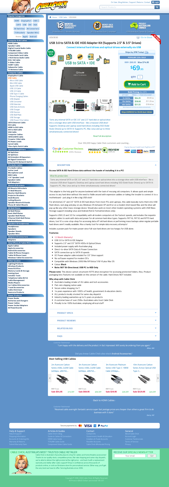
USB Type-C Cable (17, 93)
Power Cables (14, 303)
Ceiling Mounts (14, 200)
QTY (133, 77)
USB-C (36, 20)
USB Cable (12, 78)
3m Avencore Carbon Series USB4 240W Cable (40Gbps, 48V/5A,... (90, 368)
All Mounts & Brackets (17, 188)
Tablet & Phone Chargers (18, 253)
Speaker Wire (33, 32)
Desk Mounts (13, 198)
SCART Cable (13, 65)
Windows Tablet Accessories (20, 257)
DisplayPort (26, 20)
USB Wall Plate (15, 114)
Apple (25, 36)
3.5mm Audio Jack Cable (18, 55)
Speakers (12, 229)
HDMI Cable (13, 43)
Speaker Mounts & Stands (19, 202)
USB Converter (16, 101)
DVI (30, 24)
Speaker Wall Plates (16, 215)
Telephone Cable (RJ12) (18, 278)
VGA (35, 24)
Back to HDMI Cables (103, 400)
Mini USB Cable (16, 83)
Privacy (128, 444)
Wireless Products (16, 266)
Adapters (12, 239)
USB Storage (15, 117)
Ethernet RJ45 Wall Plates (19, 218)
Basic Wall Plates (15, 213)
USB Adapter (15, 99)
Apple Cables (13, 246)
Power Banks (13, 298)
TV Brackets (20, 32)
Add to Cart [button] (138, 84)
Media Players (14, 282)
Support (132, 2)
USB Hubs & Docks (17, 107)
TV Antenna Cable (15, 69)
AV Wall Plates (14, 211)
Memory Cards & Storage (18, 271)
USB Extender (15, 104)
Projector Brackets (16, 195)
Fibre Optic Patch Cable (18, 146)
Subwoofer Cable (15, 67)
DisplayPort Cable (15, 75)
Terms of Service (131, 441)
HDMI (17, 20)
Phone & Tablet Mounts (18, 205)
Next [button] (111, 107)
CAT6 (18, 24)
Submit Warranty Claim (18, 444)
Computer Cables (15, 134)
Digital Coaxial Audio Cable (19, 48)
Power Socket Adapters (18, 305)
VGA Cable (12, 132)
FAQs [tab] (59, 336)
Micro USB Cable (16, 80)
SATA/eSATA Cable (15, 137)
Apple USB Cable (16, 85)
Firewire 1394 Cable (16, 139)
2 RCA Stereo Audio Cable (18, 57)
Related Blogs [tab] (65, 328)
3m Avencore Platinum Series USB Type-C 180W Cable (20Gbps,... (117, 368)
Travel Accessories (16, 287)
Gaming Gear (13, 273)
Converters (33, 28)
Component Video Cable (18, 53)
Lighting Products (15, 263)
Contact (147, 2)
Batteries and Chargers (18, 300)
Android (33, 36)
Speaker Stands (14, 231)
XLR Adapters (13, 182)
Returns (140, 2)
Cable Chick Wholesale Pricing (98, 444)
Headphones (13, 226)
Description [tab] (63, 165)
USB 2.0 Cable (15, 88)
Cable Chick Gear (15, 290)
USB (24, 24)
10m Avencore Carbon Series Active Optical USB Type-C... (144, 368)
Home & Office (14, 268)
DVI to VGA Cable (15, 129)
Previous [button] (49, 107)
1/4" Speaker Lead (16, 177)
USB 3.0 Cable (15, 91)
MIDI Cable (12, 175)
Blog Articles (123, 2)
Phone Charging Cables (19, 96)
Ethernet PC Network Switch (20, 162)
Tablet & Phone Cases (17, 255)
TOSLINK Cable (14, 50)
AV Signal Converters (17, 159)
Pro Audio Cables (15, 168)
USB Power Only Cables (19, 120)
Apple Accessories (15, 248)
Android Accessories (16, 250)
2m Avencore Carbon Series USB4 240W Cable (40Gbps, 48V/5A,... (62, 368)
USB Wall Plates (15, 220)
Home (54, 17)
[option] (80, 73)
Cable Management (16, 280)
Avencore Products (16, 292)
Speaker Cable (14, 46)
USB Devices (15, 112)
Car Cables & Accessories (18, 285)
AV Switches (19, 28)
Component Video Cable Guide (60, 444)
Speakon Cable (14, 180)
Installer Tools (14, 275)
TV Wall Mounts (14, 190)
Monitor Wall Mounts (17, 193)
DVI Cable (12, 125)
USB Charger (15, 109)
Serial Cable (13, 144)
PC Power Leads (14, 141)
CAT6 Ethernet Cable (16, 122)
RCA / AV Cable (14, 60)
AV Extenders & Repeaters (19, 157)
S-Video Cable (14, 62)
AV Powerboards (15, 308)
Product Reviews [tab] (66, 320)
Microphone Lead (15, 172)
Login (156, 2)
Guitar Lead (13, 170)
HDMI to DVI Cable (15, 127)
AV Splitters (13, 155)
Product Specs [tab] (65, 312)
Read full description (102, 136)
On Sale (114, 2)
